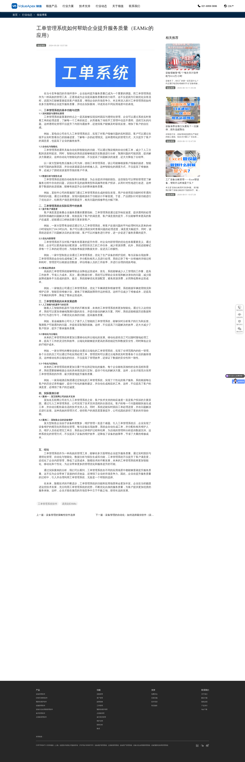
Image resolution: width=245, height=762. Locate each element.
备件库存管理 (101, 717)
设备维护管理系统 (101, 745)
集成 (98, 728)
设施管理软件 (40, 705)
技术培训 (154, 701)
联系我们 (134, 6)
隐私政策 (198, 643)
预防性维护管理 (102, 709)
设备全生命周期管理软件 (44, 709)
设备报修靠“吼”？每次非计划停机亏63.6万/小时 (182, 74)
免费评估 (154, 694)
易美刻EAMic (69, 503)
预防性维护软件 (41, 701)
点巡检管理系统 (113, 745)
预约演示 (239, 324)
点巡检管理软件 (41, 717)
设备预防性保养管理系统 (159, 745)
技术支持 (84, 6)
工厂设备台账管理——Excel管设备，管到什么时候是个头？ (182, 181)
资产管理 (100, 698)
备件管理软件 (40, 713)
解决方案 (204, 698)
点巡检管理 (100, 713)
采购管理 (100, 694)
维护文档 (100, 721)
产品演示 (204, 705)
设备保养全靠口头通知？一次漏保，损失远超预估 (182, 128)
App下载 (204, 709)
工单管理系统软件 (47, 503)
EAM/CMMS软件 (41, 698)
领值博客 (42, 14)
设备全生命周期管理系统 (141, 745)
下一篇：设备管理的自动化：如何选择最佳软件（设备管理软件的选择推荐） (125, 514)
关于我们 (204, 694)
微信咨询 (239, 332)
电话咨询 (239, 310)
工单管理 (100, 705)
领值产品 (51, 6)
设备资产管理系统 (126, 745)
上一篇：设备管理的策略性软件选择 (55, 514)
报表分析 (100, 724)
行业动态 (101, 6)
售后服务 (154, 705)
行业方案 (68, 6)
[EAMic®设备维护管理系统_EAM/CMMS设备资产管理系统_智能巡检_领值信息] (26, 6)
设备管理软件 (40, 694)
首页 (15, 14)
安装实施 (154, 698)
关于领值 (118, 6)
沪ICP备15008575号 (86, 745)
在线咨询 (239, 317)
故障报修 (100, 701)
